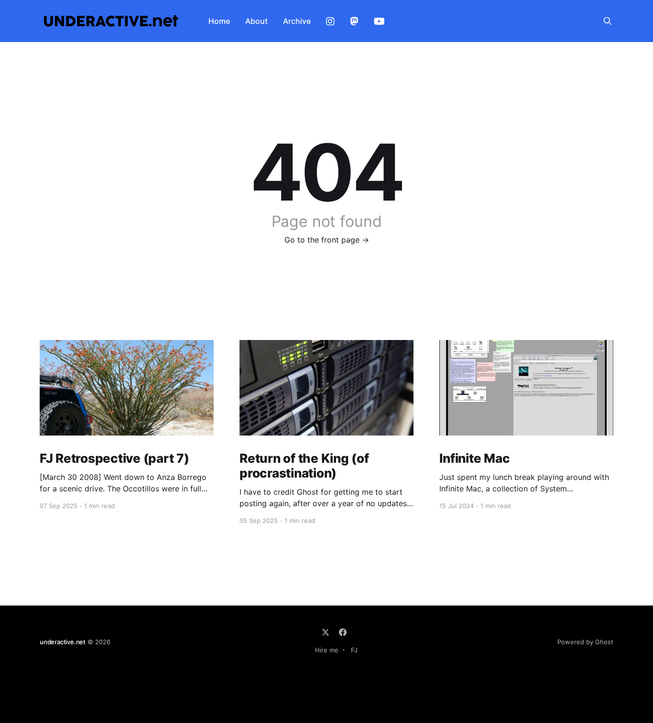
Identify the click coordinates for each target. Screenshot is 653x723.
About (256, 21)
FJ (354, 650)
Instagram (330, 21)
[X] (325, 632)
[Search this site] (607, 21)
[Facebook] (343, 632)
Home (219, 21)
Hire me (326, 650)
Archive (297, 21)
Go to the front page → (326, 240)
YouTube (379, 21)
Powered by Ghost (585, 642)
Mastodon (354, 21)
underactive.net (63, 642)
